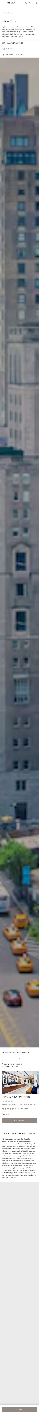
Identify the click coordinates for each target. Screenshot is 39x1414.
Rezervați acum (19, 1120)
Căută (20, 1409)
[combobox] (31, 2)
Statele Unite (8, 13)
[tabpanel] (19, 1097)
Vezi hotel (5, 1114)
